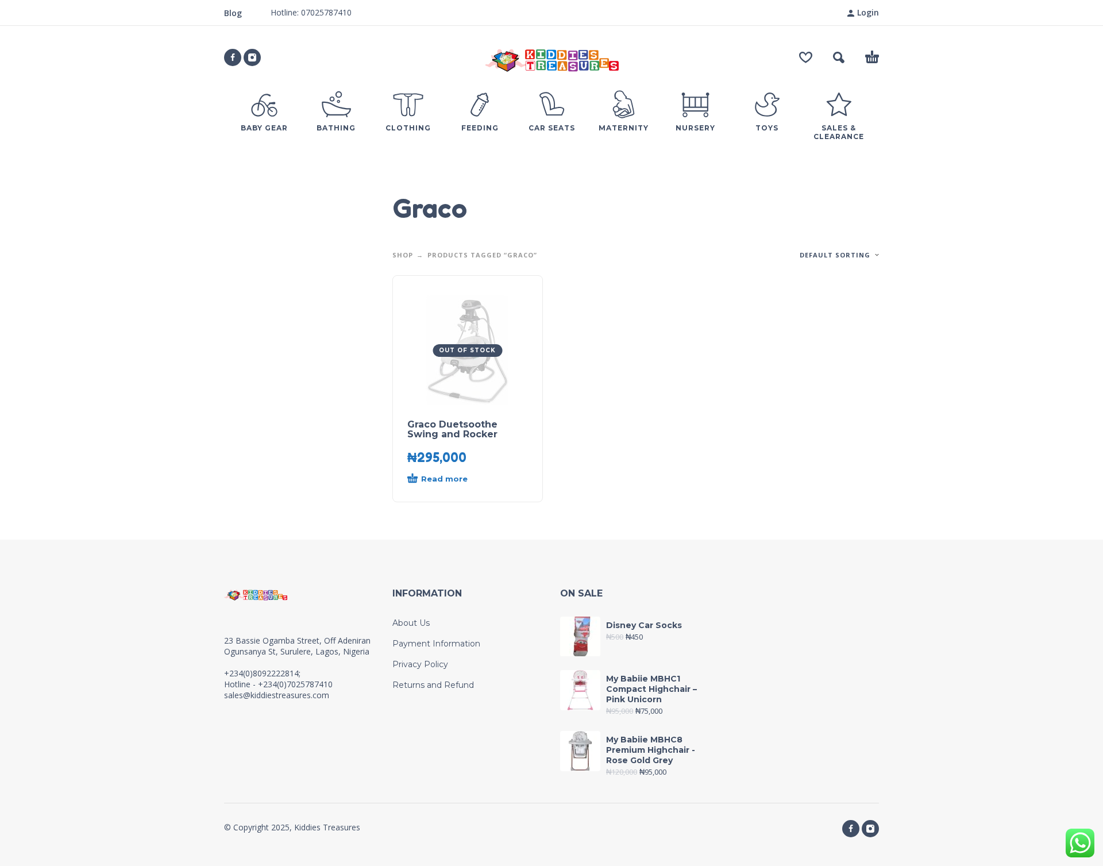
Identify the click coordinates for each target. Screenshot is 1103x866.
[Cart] (872, 57)
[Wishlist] (805, 57)
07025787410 (325, 12)
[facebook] (232, 57)
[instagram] (252, 57)
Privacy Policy (420, 664)
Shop (402, 255)
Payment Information (436, 643)
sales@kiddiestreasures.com (276, 695)
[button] (838, 57)
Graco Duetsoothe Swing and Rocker (452, 429)
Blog (233, 12)
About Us (411, 623)
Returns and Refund (433, 685)
